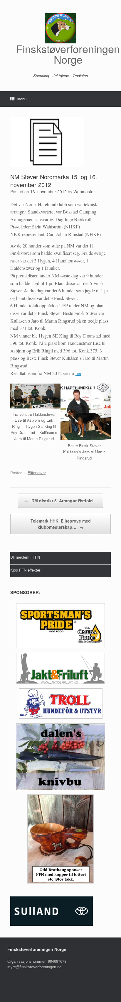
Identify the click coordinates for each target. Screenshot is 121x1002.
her (78, 373)
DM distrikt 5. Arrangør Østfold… (60, 500)
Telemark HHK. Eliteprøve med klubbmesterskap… (61, 524)
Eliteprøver (37, 472)
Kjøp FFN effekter (25, 569)
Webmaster (84, 191)
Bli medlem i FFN (25, 557)
